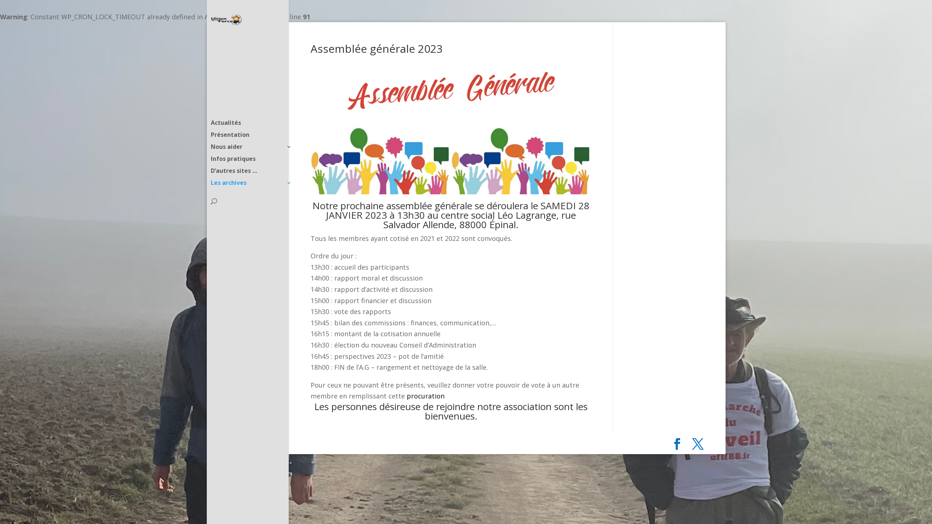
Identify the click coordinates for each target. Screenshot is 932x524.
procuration (426, 396)
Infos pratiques (233, 159)
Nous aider (226, 147)
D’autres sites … (234, 171)
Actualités (226, 123)
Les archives (228, 183)
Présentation (230, 135)
